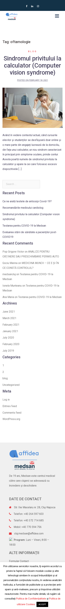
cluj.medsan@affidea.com (29, 533)
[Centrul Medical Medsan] (12, 16)
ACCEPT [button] (42, 604)
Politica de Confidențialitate (31, 598)
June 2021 (8, 311)
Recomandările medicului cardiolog (22, 207)
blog (32, 51)
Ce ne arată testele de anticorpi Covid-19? (27, 201)
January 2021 (10, 331)
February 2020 (10, 344)
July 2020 (8, 337)
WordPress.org (11, 419)
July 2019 (8, 350)
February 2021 (10, 324)
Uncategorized (11, 384)
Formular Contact (19, 561)
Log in (6, 399)
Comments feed (11, 412)
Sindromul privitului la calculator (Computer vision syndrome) (32, 65)
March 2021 (9, 318)
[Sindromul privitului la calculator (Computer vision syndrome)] (32, 107)
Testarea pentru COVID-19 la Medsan (24, 225)
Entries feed (9, 406)
